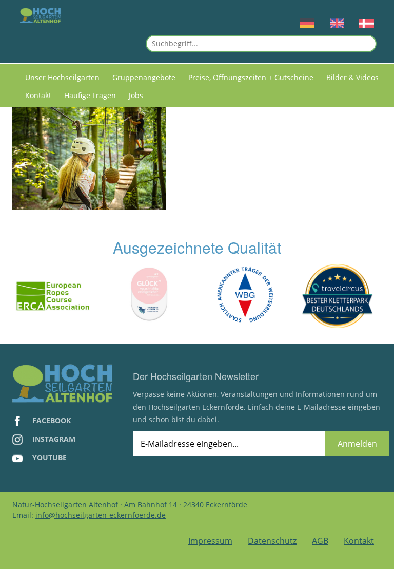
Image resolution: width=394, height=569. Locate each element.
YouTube (48, 457)
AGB (320, 540)
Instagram (52, 439)
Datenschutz (272, 540)
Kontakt (38, 95)
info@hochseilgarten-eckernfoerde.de (100, 515)
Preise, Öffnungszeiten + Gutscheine (250, 77)
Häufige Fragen (90, 95)
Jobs (136, 95)
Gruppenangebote (143, 77)
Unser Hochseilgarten (62, 77)
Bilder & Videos (352, 77)
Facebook (50, 420)
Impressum (210, 540)
